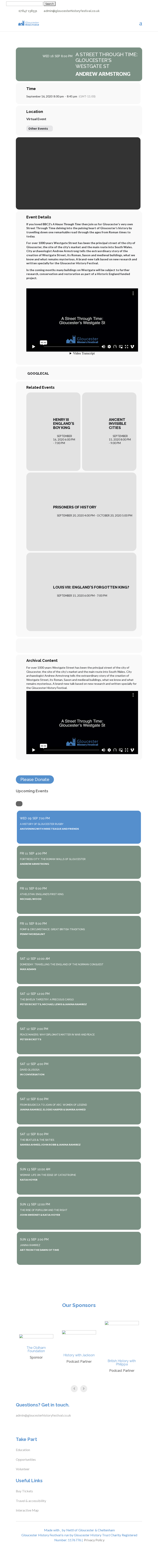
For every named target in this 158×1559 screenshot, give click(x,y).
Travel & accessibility (31, 1501)
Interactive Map (27, 1510)
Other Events (38, 128)
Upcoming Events (32, 791)
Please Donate (34, 779)
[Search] (19, 803)
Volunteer (23, 1469)
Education (23, 1450)
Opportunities (26, 1459)
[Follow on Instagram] (33, 1426)
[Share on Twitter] (74, 646)
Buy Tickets (24, 1491)
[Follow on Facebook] (16, 1426)
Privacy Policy (94, 1540)
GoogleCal (38, 374)
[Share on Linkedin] (84, 646)
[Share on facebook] (63, 646)
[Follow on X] (25, 1426)
